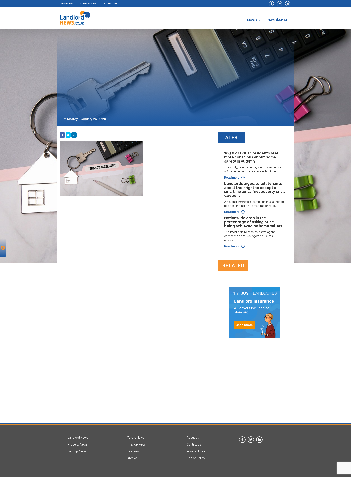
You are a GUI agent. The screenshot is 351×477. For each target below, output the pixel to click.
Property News (77, 444)
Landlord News (78, 437)
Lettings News (77, 451)
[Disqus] (136, 249)
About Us (66, 3)
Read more (231, 177)
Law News (134, 451)
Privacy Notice (196, 451)
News (252, 20)
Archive (132, 458)
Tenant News (135, 437)
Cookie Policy (196, 458)
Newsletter (277, 20)
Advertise (111, 3)
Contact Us (88, 3)
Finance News (136, 444)
